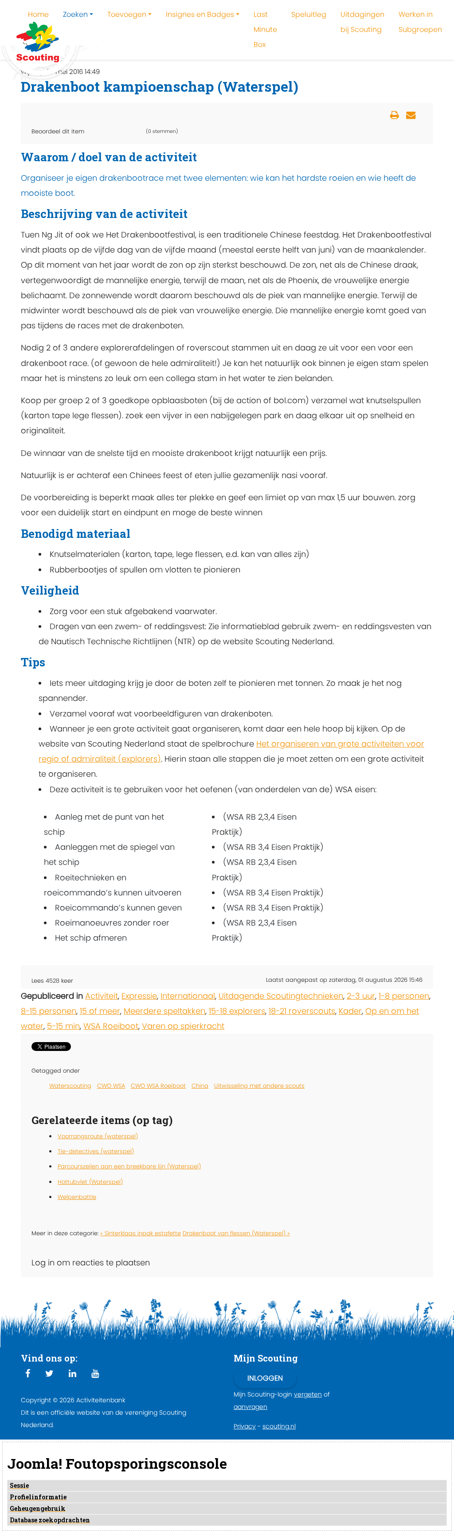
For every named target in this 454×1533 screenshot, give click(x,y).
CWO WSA (111, 1086)
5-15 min (63, 1025)
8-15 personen (48, 1010)
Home (38, 14)
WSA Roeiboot (110, 1025)
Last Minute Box (265, 29)
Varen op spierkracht (183, 1025)
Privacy (245, 1426)
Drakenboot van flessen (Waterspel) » (236, 1233)
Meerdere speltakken (164, 1010)
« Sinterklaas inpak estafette (140, 1233)
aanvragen (250, 1406)
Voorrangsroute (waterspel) (98, 1136)
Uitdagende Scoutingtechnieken (281, 995)
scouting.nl (279, 1426)
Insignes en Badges (200, 14)
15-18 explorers (237, 1010)
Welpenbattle (77, 1197)
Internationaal (187, 995)
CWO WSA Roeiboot (158, 1086)
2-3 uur (361, 995)
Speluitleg (308, 14)
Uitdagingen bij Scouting (362, 22)
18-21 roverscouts (302, 1010)
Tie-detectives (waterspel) (96, 1151)
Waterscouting (70, 1086)
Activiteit (101, 995)
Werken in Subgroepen (420, 22)
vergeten (308, 1394)
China (200, 1086)
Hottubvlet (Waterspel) (90, 1182)
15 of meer (100, 1010)
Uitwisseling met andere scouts (259, 1086)
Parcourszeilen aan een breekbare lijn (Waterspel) (129, 1166)
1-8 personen (404, 995)
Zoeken (75, 14)
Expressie (139, 995)
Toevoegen (126, 14)
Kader (350, 1010)
